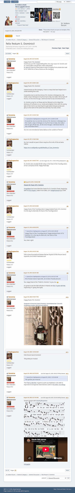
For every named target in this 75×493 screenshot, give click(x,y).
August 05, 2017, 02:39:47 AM (31, 115)
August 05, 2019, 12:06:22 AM (32, 182)
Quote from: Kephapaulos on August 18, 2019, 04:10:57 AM (42, 276)
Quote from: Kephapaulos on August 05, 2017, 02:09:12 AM (42, 119)
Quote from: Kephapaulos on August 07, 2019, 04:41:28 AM (42, 231)
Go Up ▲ (69, 489)
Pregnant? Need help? (22, 25)
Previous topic (56, 48)
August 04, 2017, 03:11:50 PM (31, 59)
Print (67, 53)
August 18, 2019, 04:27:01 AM (31, 272)
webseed (21, 11)
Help (55, 489)
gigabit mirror (24, 7)
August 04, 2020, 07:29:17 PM (31, 297)
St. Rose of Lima (28, 67)
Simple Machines (17, 489)
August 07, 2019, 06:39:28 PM (31, 227)
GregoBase (27, 189)
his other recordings (59, 385)
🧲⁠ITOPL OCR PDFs (20, 21)
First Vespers (32, 190)
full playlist (27, 464)
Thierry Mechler (32, 383)
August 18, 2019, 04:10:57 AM (31, 251)
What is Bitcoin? (56, 21)
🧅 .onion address (20, 8)
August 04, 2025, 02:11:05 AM (31, 397)
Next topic (65, 48)
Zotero (17, 13)
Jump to (44, 478)
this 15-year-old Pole (59, 286)
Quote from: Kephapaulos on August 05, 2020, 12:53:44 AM (42, 377)
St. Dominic (36, 62)
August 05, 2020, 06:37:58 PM (31, 373)
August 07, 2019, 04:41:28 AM (31, 206)
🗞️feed (27, 13)
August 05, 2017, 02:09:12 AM (31, 83)
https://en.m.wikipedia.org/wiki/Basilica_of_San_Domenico (41, 148)
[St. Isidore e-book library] (7, 75)
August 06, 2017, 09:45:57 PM (31, 160)
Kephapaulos (13, 83)
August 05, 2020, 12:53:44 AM (31, 352)
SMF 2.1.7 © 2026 (8, 489)
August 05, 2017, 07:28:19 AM (31, 139)
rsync (25, 11)
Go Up (7, 470)
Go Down (8, 53)
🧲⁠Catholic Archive (20, 17)
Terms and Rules (61, 489)
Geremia (11, 59)
